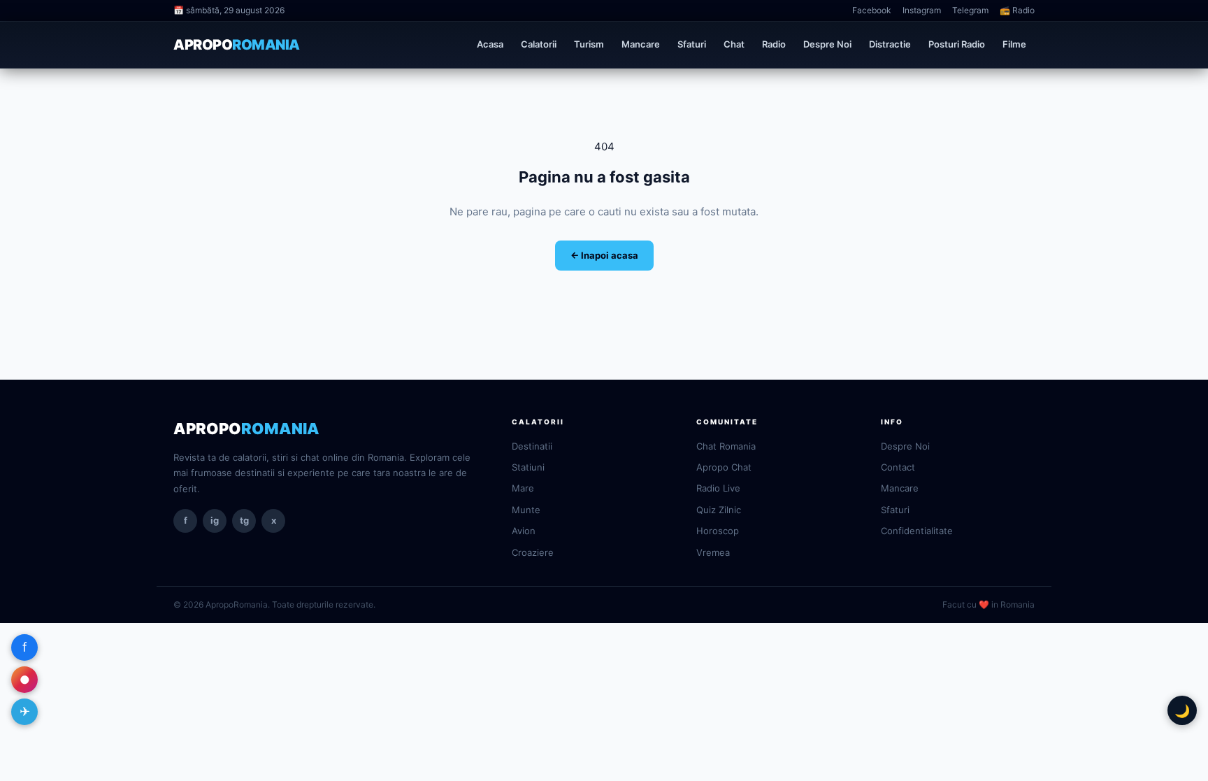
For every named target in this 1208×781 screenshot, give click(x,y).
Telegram (970, 10)
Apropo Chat (724, 467)
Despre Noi (827, 44)
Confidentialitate (917, 530)
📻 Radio (1017, 10)
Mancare (640, 44)
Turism (589, 44)
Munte (526, 509)
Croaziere (533, 552)
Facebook (871, 10)
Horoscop (717, 530)
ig (214, 520)
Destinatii (532, 446)
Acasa (490, 44)
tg (244, 520)
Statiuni (528, 467)
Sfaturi (691, 44)
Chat (734, 44)
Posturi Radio (956, 44)
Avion (523, 530)
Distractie (890, 44)
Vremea (713, 552)
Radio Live (718, 488)
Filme (1014, 44)
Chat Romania (726, 446)
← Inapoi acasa (604, 255)
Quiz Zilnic (718, 509)
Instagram (922, 10)
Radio (774, 44)
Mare (523, 488)
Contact (898, 467)
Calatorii (538, 44)
